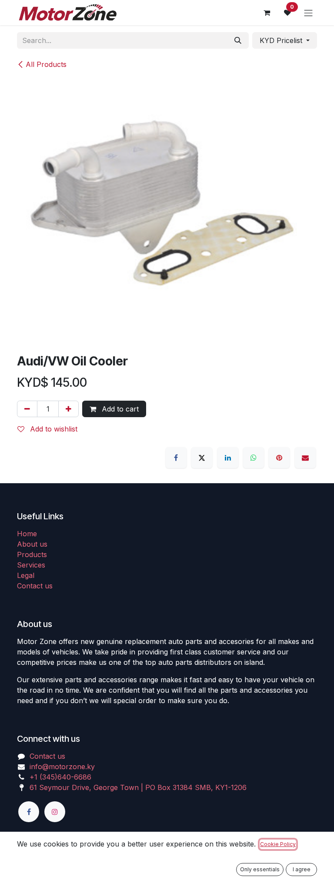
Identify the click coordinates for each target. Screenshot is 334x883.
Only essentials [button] (260, 869)
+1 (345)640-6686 (60, 777)
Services (31, 565)
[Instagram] (54, 811)
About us (32, 544)
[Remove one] (27, 409)
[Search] (238, 40)
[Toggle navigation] (308, 12)
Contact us (35, 585)
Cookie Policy (278, 844)
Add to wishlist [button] (52, 429)
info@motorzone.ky (62, 766)
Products (32, 554)
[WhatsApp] (253, 457)
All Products (46, 64)
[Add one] (68, 409)
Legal (25, 575)
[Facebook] (176, 457)
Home (27, 533)
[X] (201, 457)
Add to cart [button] (119, 409)
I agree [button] (302, 869)
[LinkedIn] (227, 457)
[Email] (305, 457)
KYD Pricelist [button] (282, 40)
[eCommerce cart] (266, 12)
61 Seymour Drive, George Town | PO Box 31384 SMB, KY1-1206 (138, 787)
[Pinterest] (279, 457)
